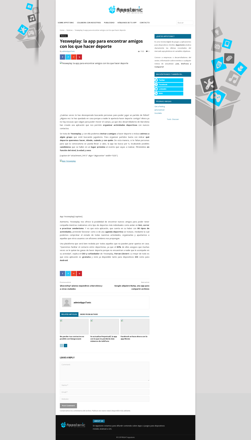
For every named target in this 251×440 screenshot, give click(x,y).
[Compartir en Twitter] (68, 57)
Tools (169, 119)
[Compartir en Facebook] (62, 57)
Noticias (70, 30)
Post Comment (68, 405)
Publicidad (109, 22)
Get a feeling (160, 106)
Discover (175, 119)
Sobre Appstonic (66, 22)
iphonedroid (159, 110)
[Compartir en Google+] (73, 57)
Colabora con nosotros (89, 22)
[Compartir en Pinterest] (79, 57)
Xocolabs (158, 113)
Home (62, 30)
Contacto (145, 22)
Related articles (69, 314)
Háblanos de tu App (127, 22)
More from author (89, 314)
